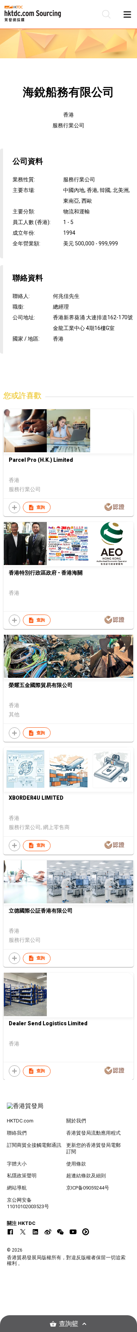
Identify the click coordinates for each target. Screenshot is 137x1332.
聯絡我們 (17, 1133)
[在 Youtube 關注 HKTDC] (73, 1231)
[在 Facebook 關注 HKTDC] (10, 1231)
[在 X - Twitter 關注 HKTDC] (22, 1231)
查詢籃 (68, 1323)
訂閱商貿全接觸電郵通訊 (34, 1145)
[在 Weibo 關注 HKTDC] (48, 1231)
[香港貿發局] (68, 1110)
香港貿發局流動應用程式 (93, 1133)
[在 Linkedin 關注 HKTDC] (35, 1231)
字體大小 (17, 1164)
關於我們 (76, 1121)
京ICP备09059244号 (87, 1188)
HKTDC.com (20, 1121)
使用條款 (76, 1164)
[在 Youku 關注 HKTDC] (85, 1231)
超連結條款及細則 (86, 1175)
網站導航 (17, 1188)
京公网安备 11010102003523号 (28, 1203)
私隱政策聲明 (22, 1175)
